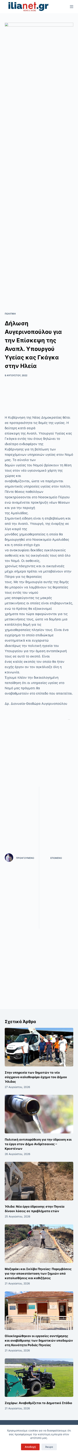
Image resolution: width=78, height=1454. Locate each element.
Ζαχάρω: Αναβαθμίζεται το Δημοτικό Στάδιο (38, 1403)
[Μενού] (71, 6)
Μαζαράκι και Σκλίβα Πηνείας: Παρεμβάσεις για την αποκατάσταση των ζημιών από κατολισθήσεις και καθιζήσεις (38, 1273)
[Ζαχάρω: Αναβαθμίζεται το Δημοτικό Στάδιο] (39, 1377)
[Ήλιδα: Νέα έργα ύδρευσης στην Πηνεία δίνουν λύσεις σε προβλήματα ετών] (39, 1181)
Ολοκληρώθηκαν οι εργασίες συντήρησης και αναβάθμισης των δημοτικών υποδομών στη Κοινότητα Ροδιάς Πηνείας (39, 1340)
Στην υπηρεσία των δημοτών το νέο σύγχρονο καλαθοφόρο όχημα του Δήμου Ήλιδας (36, 1077)
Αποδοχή (30, 1446)
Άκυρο (49, 1446)
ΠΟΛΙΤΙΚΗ (10, 313)
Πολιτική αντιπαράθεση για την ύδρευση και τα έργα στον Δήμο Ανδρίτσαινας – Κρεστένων (38, 1144)
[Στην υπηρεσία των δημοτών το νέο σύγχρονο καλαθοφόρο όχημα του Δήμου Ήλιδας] (39, 1047)
